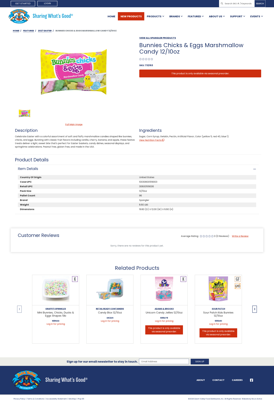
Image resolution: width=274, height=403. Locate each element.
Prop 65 (81, 399)
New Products (131, 16)
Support (236, 16)
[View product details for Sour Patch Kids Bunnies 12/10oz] (218, 290)
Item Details (28, 168)
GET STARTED (23, 3)
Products (154, 16)
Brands (174, 16)
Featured (194, 16)
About (201, 380)
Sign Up (199, 361)
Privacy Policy (19, 399)
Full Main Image (73, 124)
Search (260, 3)
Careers (237, 380)
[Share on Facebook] (251, 380)
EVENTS (255, 16)
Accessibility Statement (56, 399)
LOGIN (47, 3)
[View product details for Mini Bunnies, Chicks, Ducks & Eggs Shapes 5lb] (55, 290)
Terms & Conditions (35, 399)
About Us (215, 16)
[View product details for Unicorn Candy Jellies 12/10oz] (164, 290)
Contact (218, 380)
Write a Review (240, 236)
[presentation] (19, 309)
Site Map (72, 399)
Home (111, 16)
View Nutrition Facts (150, 140)
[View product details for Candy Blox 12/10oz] (109, 290)
